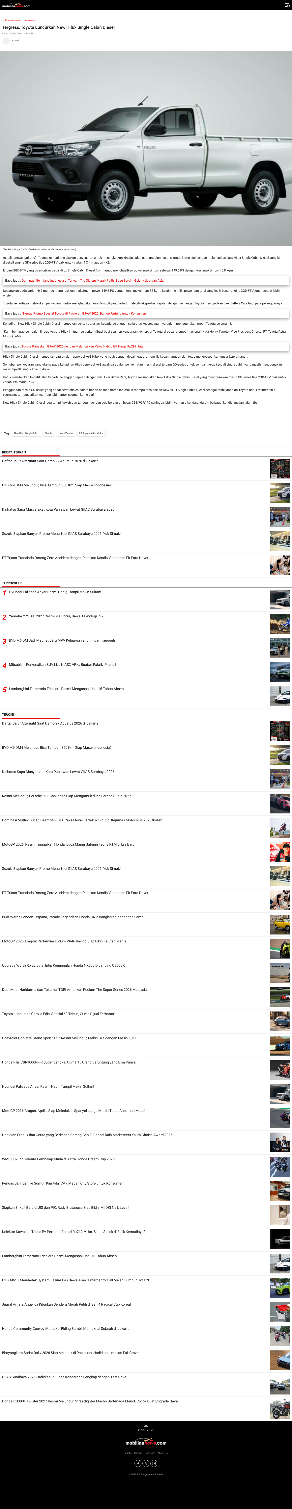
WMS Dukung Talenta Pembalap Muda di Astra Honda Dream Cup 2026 (58, 1159)
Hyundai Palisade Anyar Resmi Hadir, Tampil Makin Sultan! (55, 592)
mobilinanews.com (11, 20)
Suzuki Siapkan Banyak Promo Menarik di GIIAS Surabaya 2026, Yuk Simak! (61, 533)
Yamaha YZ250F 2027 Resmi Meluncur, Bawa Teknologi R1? (56, 616)
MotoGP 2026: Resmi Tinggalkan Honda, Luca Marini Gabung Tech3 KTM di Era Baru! (68, 844)
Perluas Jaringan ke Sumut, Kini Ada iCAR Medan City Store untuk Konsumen (62, 1183)
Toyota (48, 433)
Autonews (30, 20)
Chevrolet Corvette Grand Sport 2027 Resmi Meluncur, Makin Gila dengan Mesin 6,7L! (69, 1038)
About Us (163, 1453)
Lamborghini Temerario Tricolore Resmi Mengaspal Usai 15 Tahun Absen (66, 689)
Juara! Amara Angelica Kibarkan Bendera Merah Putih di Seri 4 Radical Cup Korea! (66, 1304)
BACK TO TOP (146, 1429)
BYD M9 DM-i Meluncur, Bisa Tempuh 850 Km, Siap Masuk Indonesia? (57, 485)
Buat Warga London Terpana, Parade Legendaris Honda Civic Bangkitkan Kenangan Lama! (73, 917)
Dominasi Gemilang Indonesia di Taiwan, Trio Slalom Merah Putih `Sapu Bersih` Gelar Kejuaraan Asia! (93, 280)
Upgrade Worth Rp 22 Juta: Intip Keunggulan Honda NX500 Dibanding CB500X (63, 965)
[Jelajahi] (287, 5)
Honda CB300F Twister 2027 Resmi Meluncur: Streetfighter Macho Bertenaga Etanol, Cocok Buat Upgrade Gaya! (90, 1401)
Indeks (128, 1453)
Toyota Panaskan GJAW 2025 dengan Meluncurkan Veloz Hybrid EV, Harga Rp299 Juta (83, 346)
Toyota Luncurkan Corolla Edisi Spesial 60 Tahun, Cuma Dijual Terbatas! (58, 1014)
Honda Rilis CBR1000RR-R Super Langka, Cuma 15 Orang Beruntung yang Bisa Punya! (69, 1062)
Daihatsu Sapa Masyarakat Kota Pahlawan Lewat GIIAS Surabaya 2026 (58, 509)
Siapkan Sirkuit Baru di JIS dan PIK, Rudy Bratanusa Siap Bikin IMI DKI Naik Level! (65, 1207)
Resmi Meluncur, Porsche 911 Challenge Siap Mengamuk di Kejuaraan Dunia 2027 (66, 796)
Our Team (150, 1453)
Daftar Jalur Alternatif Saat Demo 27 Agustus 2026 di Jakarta (50, 461)
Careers (138, 1453)
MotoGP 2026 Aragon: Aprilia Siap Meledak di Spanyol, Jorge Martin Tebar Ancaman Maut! (73, 1111)
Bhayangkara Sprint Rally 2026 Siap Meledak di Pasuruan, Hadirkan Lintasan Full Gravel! (71, 1353)
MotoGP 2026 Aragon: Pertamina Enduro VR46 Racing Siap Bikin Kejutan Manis (64, 941)
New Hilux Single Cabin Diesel (27, 433)
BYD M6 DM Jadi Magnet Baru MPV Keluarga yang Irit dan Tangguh (62, 640)
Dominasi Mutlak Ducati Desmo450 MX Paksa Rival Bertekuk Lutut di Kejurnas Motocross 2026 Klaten (82, 820)
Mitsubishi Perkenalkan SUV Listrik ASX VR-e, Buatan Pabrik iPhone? (62, 664)
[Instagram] (153, 1463)
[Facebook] (137, 1463)
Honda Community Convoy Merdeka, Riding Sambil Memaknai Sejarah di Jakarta (66, 1328)
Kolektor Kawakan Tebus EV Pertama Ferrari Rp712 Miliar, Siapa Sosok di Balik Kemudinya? (73, 1232)
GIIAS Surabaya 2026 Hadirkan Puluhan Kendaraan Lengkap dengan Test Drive (64, 1377)
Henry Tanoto (66, 433)
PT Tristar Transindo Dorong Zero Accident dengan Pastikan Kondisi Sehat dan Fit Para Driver (75, 558)
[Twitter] (145, 1463)
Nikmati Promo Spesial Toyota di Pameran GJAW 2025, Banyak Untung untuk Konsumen (84, 313)
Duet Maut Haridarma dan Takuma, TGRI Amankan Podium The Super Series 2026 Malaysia (74, 989)
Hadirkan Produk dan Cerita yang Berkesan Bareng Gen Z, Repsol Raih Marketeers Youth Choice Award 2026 (87, 1135)
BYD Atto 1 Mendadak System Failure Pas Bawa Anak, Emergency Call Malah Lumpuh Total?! (75, 1280)
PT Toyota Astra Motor (91, 433)
